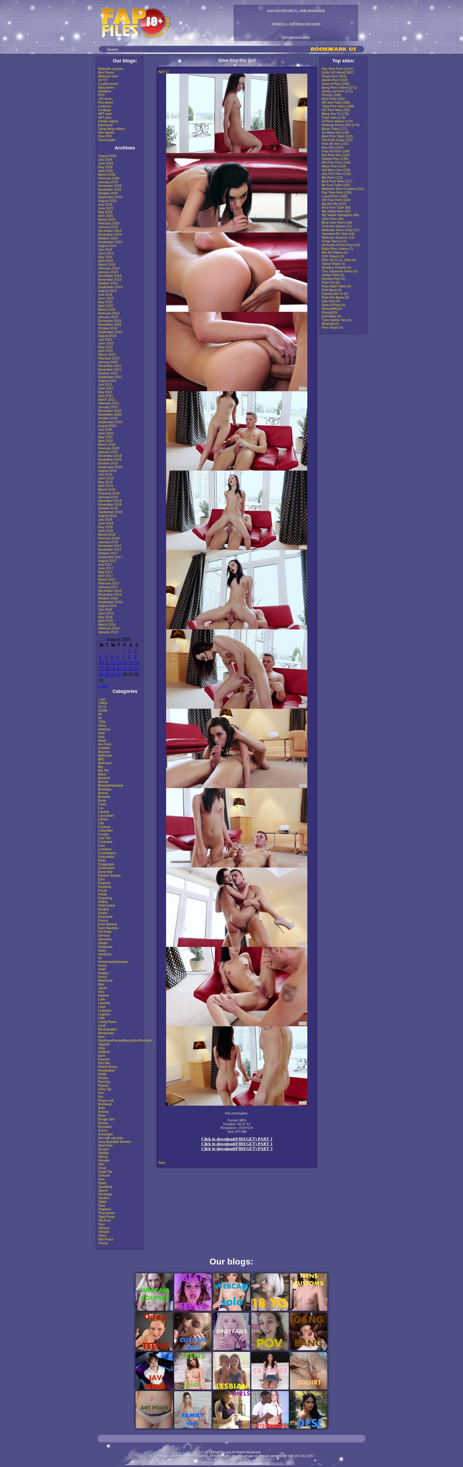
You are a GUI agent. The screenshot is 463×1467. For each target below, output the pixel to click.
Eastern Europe (109, 875)
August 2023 (107, 291)
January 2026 (108, 182)
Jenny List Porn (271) (337, 91)
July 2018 (105, 519)
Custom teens (108, 84)
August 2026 (107, 156)
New (101, 1037)
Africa (102, 725)
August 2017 (107, 561)
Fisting (103, 902)
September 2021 (110, 377)
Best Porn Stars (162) (337, 136)
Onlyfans (104, 91)
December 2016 (110, 591)
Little (101, 1018)
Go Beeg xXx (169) (335, 132)
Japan (102, 988)
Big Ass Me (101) (334, 204)
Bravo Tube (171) (334, 129)
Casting (103, 812)
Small (102, 1168)
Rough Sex (106, 1119)
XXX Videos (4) (333, 256)
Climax (103, 819)
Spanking (105, 1187)
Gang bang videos (111, 129)
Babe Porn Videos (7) (337, 249)
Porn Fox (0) (331, 282)
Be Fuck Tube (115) (336, 185)
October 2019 (108, 463)
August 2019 (107, 471)
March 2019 (106, 489)
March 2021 (106, 400)
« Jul (102, 686)
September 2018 (110, 512)
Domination (106, 868)
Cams (102, 804)
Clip (101, 823)
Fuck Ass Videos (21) (337, 226)
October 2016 (108, 598)
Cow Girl (104, 838)
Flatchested (106, 905)
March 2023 (106, 310)
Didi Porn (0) (331, 301)
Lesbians (104, 106)
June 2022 (106, 343)
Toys (101, 1224)
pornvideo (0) (331, 316)
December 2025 (110, 186)
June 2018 (106, 523)
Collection (105, 830)
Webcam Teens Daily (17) (340, 230)
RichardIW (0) (332, 309)
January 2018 (108, 542)
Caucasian (106, 815)
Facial (102, 890)
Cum (101, 845)
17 (101, 668)
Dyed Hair (105, 872)
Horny (102, 965)
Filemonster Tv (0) (335, 294)
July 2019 (105, 475)
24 (101, 674)
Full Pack (104, 932)
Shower (103, 1149)
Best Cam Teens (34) (337, 222)
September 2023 (110, 287)
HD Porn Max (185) (336, 110)
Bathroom (105, 755)
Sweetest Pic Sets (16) (338, 234)
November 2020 (110, 415)
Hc (100, 958)
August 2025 (107, 201)
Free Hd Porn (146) (336, 151)
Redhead (105, 1104)
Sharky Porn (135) (335, 159)
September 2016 (110, 602)
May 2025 (105, 212)
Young (102, 1243)
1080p (102, 703)
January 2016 (108, 632)
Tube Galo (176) (334, 117)
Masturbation (107, 1029)
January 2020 (108, 452)
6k (100, 718)
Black (102, 774)
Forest (102, 913)
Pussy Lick (106, 1100)
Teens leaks (106, 140)
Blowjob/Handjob (110, 785)
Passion (104, 1059)
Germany (104, 939)
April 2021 (105, 396)
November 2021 (110, 370)
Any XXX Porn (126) (336, 174)
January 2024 (108, 272)
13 (119, 663)
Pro (100, 1097)
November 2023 (110, 280)
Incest (102, 977)
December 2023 (110, 276)
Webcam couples (110, 69)
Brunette (104, 797)
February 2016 (109, 628)
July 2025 (105, 205)
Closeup (104, 827)
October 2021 (108, 373)
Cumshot (104, 849)
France (103, 920)
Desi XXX (105, 136)
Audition (104, 748)
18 (107, 668)
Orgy (101, 1048)
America (104, 729)
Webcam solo (108, 76)
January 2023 (108, 317)
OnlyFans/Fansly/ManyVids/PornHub (125, 1040)
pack (101, 1055)
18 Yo (102, 707)
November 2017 (110, 549)
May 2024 (105, 257)
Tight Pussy (106, 1217)
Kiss (101, 992)
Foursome (105, 917)
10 (101, 663)
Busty (102, 800)
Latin (101, 999)
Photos (103, 1078)
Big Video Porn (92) (336, 211)
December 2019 (110, 456)
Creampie (105, 842)
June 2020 (106, 433)
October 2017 (108, 553)
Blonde (103, 782)
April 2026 (105, 171)
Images (103, 973)
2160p (102, 710)
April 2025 (105, 216)
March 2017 (106, 579)
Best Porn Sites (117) (337, 181)
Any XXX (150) (332, 147)
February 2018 (109, 538)
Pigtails (103, 1085)
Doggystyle (106, 864)
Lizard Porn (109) (334, 196)
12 (113, 663)
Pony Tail (104, 1089)
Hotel (102, 969)
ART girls (104, 117)
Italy (101, 984)
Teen (101, 1205)
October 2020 (108, 418)
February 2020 (109, 448)
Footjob (103, 909)
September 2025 (110, 197)
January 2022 (108, 362)
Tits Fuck (104, 1220)
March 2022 (106, 355)
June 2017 (106, 568)
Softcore (104, 1175)
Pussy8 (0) (329, 312)
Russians (105, 1127)
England (104, 883)
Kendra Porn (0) (333, 279)
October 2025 (108, 193)
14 (124, 663)
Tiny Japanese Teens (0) (340, 271)
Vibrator (104, 1232)
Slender (104, 1160)
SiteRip (103, 1153)
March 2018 (106, 534)
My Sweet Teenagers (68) (340, 215)
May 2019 (105, 482)
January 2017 (108, 587)
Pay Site (104, 1063)
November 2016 (110, 594)
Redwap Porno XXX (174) (341, 125)
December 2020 (110, 411)
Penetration (106, 1070)
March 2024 (106, 265)
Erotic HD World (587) (338, 72)
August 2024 (107, 246)
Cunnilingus (107, 853)
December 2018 (110, 501)
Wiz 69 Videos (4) (335, 252)
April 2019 (105, 486)
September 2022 (110, 332)
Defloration (106, 857)
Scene (102, 1130)
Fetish (102, 894)
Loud (102, 1025)
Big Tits (103, 770)
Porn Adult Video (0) (336, 286)
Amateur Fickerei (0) (336, 267)
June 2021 (106, 388)
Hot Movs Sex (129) (336, 170)
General (104, 935)
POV (101, 95)
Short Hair (105, 1145)
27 (119, 674)
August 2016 (107, 606)
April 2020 (105, 441)
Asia (101, 737)
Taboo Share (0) (333, 264)
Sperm (103, 1190)
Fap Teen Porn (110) (337, 192)
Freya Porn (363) (334, 76)
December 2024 (110, 231)
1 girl (101, 699)
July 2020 (105, 430)
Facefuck (104, 887)
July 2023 (105, 295)
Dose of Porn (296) (335, 84)
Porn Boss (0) (332, 290)
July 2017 (105, 564)
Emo (101, 879)
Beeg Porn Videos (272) (339, 87)
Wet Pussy (105, 1239)
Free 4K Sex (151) (335, 144)
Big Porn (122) (332, 177)
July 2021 (105, 385)
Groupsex (105, 947)
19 (113, 668)
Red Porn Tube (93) (336, 207)
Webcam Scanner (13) (338, 237)
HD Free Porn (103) (336, 200)
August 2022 (107, 336)
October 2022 (108, 328)
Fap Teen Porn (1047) (338, 69)
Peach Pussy (107, 1067)
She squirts (106, 132)
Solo (101, 1179)
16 (136, 663)
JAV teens (105, 99)
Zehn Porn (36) (333, 219)
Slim (101, 1164)
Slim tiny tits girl (237, 60)
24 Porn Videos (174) (337, 121)
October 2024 (108, 238)
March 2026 (106, 175)
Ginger (103, 943)
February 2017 (109, 583)
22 (130, 668)
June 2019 (106, 478)
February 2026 (109, 178)
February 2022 (109, 358)
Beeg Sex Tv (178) (335, 114)
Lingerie (104, 1014)
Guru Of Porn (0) (334, 305)
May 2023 (105, 302)
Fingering (105, 898)
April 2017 (105, 576)
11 (107, 663)
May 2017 (105, 572)
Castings (104, 110)
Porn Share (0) (332, 327)
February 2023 (109, 313)
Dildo (102, 860)
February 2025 (109, 223)
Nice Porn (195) (333, 99)
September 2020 (110, 422)
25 (107, 674)
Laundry (104, 1003)
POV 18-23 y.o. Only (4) (339, 260)
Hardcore (105, 954)
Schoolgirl (105, 1134)
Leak (101, 1007)
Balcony (104, 752)
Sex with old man (110, 1138)
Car (100, 808)
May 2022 (105, 347)
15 (130, 663)
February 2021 (109, 403)
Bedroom (104, 763)
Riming (103, 1112)
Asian (102, 740)
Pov (101, 1093)
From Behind (107, 924)
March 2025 (106, 220)
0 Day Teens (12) (334, 241)
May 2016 (105, 617)
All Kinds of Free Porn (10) (341, 245)
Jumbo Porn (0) (333, 275)
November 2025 (110, 190)
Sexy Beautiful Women (114, 1142)
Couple (103, 834)
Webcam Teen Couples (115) (343, 189)
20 (119, 668)
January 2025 (108, 227)
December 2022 (110, 321)
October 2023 (108, 283)
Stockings (105, 1194)
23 (136, 668)
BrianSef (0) (330, 324)
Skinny (103, 1157)
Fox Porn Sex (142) (336, 155)
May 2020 (105, 437)
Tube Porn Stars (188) (338, 106)
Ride (101, 1108)
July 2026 (105, 160)
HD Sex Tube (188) (336, 102)
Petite (102, 1074)
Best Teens (106, 72)
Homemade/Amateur (113, 962)
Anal (101, 733)
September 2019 (110, 467)
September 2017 (110, 557)
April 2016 (105, 621)
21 (124, 668)
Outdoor (104, 1052)
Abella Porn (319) (335, 80)
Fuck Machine (108, 928)
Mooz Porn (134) (334, 166)
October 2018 (108, 508)
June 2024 (106, 253)
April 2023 (105, 306)
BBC (101, 759)
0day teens (106, 87)
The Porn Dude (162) (337, 140)
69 (100, 714)
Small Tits (105, 1172)
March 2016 (106, 624)
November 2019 (110, 460)
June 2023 (106, 298)
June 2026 (106, 163)
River (102, 1115)
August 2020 (107, 426)
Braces (103, 793)
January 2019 (108, 497)
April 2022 (105, 351)
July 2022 (105, 340)
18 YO (102, 80)
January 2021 (108, 407)
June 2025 (106, 208)
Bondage (104, 789)
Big (100, 767)
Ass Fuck (104, 744)
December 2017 (110, 546)
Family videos (108, 121)
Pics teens (105, 102)
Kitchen (103, 995)
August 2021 (107, 381)
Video (102, 1235)
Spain (102, 1183)
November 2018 (110, 504)
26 (113, 674)
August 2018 (107, 516)
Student (103, 1198)
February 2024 (109, 268)
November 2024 (110, 235)
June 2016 (106, 613)
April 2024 (105, 261)
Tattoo (102, 1202)
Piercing (104, 1082)
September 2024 (110, 242)
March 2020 (106, 445)
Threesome (106, 1213)
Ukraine (104, 1228)
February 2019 (109, 493)
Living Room (107, 1022)
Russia (103, 1123)
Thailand (104, 1209)
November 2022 (110, 325)
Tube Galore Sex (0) (336, 320)
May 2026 (105, 167)
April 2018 (105, 531)
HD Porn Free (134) (336, 162)
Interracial (105, 125)
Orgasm (104, 1044)
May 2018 (105, 527)
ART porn (105, 114)
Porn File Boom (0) (335, 297)
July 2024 (105, 250)
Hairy (102, 950)
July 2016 (105, 609)
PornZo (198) (331, 95)
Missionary (106, 1033)
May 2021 (105, 392)
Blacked (104, 778)
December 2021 (110, 366)
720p (102, 722)
